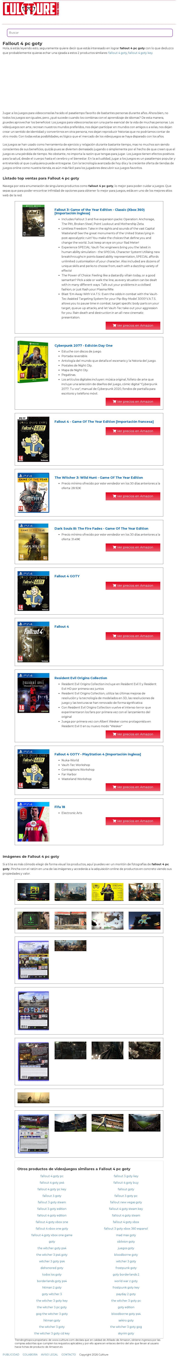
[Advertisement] (89, 83)
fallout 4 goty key (140, 53)
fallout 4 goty (117, 53)
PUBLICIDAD (11, 1354)
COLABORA (30, 1354)
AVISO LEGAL (49, 1354)
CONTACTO (69, 1354)
